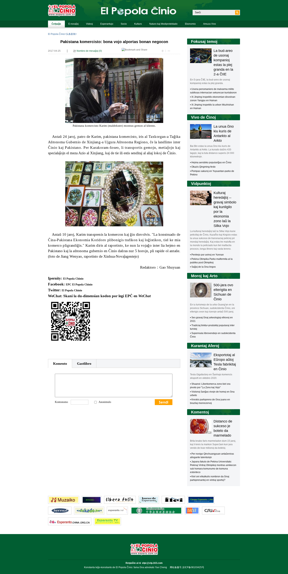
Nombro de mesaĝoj (87, 51)
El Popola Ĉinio (56, 34)
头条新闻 (70, 34)
